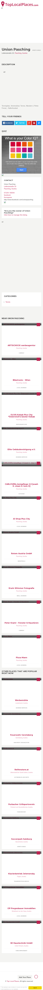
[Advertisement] (11, 257)
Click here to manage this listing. (16, 215)
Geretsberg (19, 738)
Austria (24, 53)
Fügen (19, 876)
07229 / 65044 (9, 193)
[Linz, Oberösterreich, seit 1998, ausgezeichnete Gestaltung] (21, 324)
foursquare (8, 197)
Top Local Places (13, 981)
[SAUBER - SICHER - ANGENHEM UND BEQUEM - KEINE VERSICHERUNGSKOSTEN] (21, 359)
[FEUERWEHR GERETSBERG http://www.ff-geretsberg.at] (21, 714)
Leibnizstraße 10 (10, 186)
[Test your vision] (21, 155)
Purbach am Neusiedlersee (19, 807)
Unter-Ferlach (19, 946)
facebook (7, 195)
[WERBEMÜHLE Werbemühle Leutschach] (21, 679)
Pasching (18, 53)
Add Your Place (25, 977)
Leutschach (19, 703)
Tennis (8, 302)
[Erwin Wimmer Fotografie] (21, 567)
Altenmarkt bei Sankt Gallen (19, 772)
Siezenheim (19, 842)
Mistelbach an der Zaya (19, 911)
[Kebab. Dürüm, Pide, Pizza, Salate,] (21, 393)
